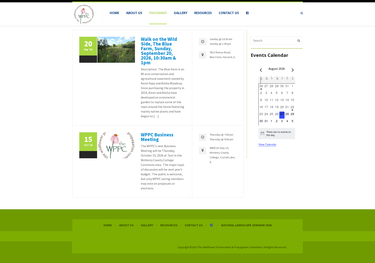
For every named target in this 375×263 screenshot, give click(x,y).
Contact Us (194, 225)
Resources (169, 225)
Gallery (147, 225)
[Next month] (292, 70)
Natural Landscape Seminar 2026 (246, 225)
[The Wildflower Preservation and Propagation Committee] (84, 14)
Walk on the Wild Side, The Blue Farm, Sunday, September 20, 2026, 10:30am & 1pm (159, 51)
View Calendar (267, 144)
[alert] (276, 133)
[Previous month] (260, 70)
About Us (126, 225)
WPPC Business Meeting (157, 137)
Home (108, 225)
